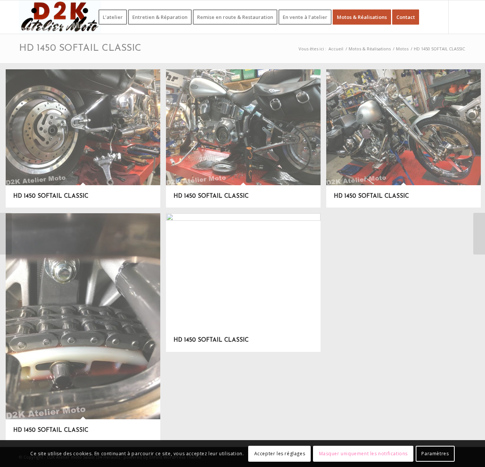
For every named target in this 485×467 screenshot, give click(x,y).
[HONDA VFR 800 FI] (479, 234)
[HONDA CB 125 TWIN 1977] (6, 234)
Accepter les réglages (279, 453)
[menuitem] (113, 17)
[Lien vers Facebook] (460, 16)
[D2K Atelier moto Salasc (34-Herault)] (60, 17)
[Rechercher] (431, 17)
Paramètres (435, 453)
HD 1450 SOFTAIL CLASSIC (80, 48)
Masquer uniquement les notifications (363, 453)
